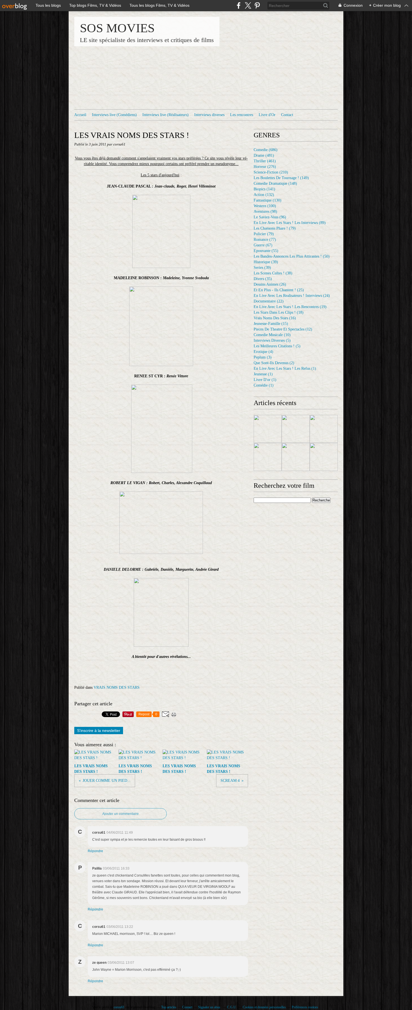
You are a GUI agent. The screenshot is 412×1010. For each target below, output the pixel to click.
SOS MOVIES (117, 28)
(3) (263, 357)
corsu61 (119, 1007)
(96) (270, 217)
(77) (265, 239)
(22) (269, 301)
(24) (292, 295)
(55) (266, 251)
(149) (281, 178)
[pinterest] (257, 5)
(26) (270, 284)
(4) (263, 352)
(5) (272, 340)
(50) (292, 256)
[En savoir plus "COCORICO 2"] (268, 429)
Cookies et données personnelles (264, 1007)
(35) (263, 279)
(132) (264, 195)
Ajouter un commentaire (120, 814)
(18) (279, 312)
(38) (273, 273)
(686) (265, 150)
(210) (271, 172)
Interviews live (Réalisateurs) (165, 115)
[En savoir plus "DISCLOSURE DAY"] (324, 429)
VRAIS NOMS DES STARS (117, 687)
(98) (265, 211)
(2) (274, 363)
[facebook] (238, 5)
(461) (265, 161)
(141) (264, 189)
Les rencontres (241, 115)
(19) (290, 307)
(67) (263, 245)
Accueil (80, 115)
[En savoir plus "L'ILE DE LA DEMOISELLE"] (324, 457)
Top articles (168, 1007)
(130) (267, 200)
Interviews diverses (209, 115)
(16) (275, 318)
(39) (266, 262)
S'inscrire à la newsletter (98, 730)
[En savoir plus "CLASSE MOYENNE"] (268, 457)
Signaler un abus (209, 1007)
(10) (272, 335)
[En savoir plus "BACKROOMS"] (296, 457)
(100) (265, 206)
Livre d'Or (267, 115)
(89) (290, 223)
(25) (279, 290)
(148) (275, 183)
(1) (285, 368)
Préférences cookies (305, 1007)
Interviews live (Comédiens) (114, 115)
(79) (275, 228)
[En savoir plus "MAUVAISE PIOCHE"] (296, 429)
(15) (271, 324)
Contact (287, 115)
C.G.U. (232, 1007)
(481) (264, 155)
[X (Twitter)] (247, 5)
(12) (283, 329)
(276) (265, 167)
